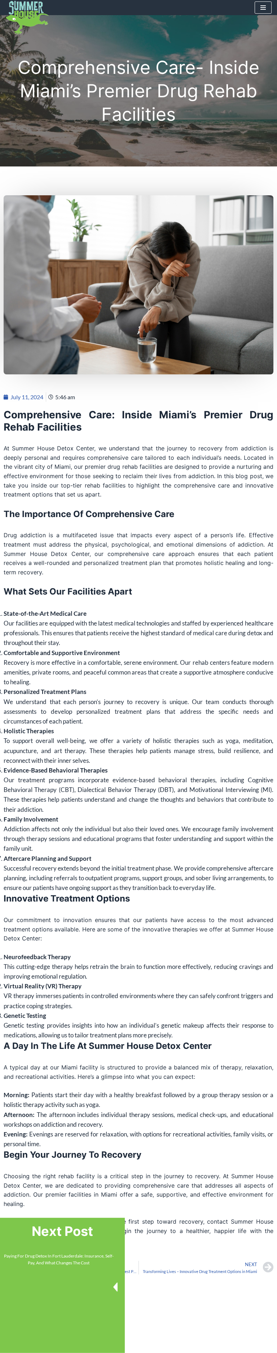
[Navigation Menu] (263, 7)
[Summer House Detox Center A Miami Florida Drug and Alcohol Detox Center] (27, 17)
